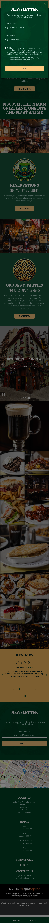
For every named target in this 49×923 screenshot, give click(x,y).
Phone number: (10, 35)
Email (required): (11, 23)
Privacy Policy (18, 54)
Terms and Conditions (33, 54)
